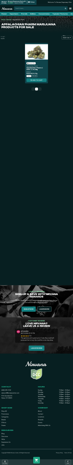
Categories (4, 417)
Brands (9, 20)
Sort (68, 463)
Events (40, 422)
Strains (3, 425)
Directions (4, 436)
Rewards (40, 420)
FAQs (3, 439)
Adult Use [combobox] (66, 38)
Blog (2, 433)
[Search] (65, 8)
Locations (41, 417)
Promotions (5, 414)
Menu (64, 35)
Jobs (2, 445)
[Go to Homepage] (36, 371)
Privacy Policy (59, 452)
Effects (3, 422)
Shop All (4, 411)
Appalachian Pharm (32, 66)
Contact (40, 414)
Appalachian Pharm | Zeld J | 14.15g (34, 68)
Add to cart (37, 80)
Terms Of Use (68, 452)
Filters (5, 463)
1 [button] (36, 89)
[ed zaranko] (18, 332)
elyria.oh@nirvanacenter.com (10, 393)
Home (3, 20)
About (40, 411)
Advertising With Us (44, 425)
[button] (21, 2)
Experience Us (5, 442)
